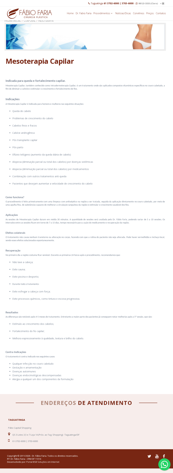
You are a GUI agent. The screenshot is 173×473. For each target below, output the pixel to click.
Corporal (29, 20)
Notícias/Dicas (123, 13)
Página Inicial (13, 20)
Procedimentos (102, 13)
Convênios (138, 13)
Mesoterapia (46, 20)
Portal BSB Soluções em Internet (42, 461)
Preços (150, 13)
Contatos (161, 13)
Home (70, 13)
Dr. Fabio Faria (83, 13)
